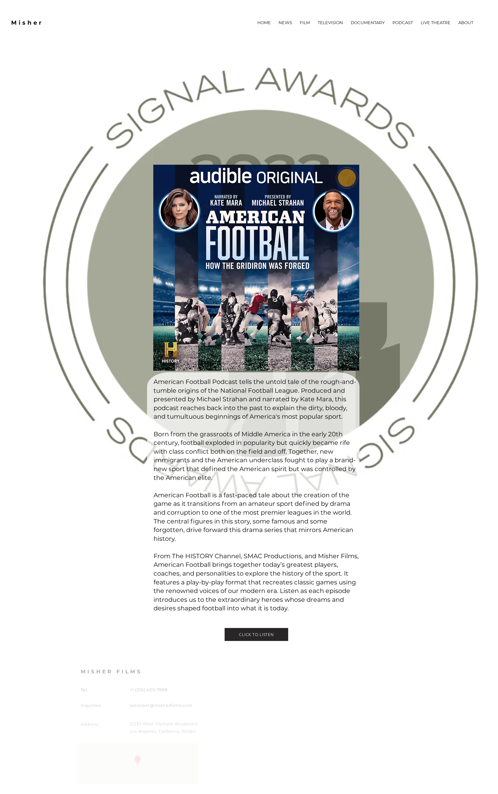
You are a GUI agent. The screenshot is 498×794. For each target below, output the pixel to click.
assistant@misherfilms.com (161, 705)
